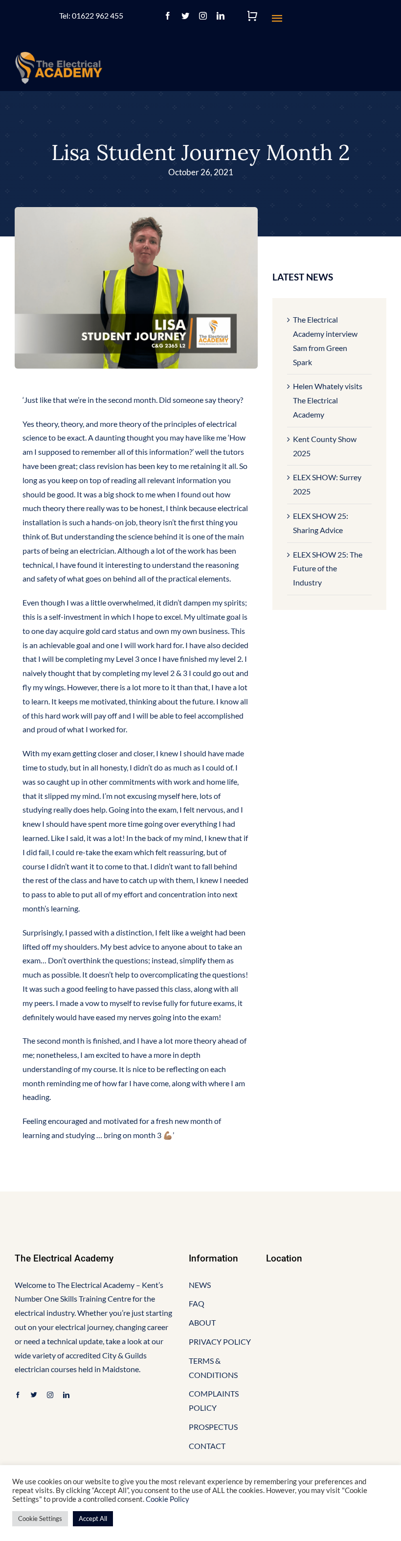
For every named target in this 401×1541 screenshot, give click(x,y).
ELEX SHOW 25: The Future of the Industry (327, 568)
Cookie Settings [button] (40, 1518)
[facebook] (168, 16)
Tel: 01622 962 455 (91, 15)
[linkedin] (220, 16)
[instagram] (203, 16)
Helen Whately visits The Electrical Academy (327, 400)
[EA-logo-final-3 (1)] (59, 55)
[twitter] (185, 16)
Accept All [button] (93, 1518)
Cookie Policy (167, 1499)
